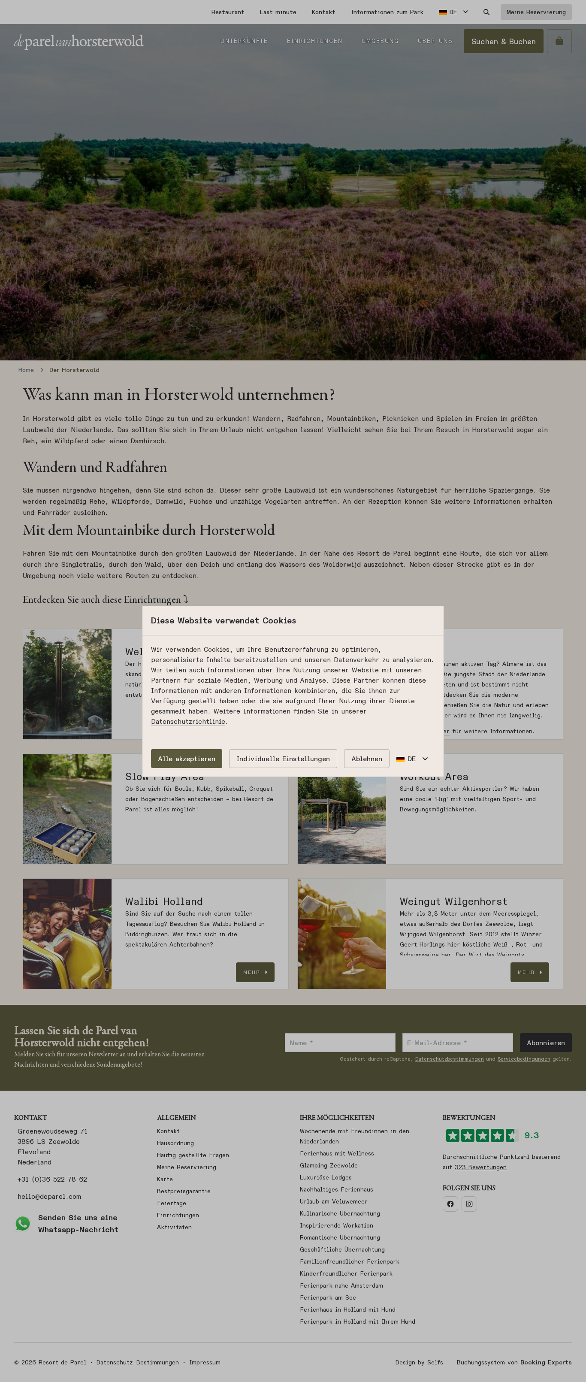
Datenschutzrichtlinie (188, 721)
